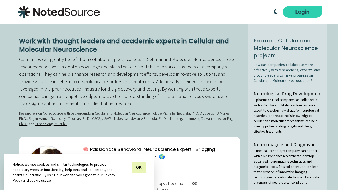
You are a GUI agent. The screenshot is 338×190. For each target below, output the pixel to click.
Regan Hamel (39, 118)
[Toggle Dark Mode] (276, 12)
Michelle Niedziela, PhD (180, 113)
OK (139, 167)
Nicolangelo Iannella (183, 118)
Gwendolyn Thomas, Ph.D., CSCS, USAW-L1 (82, 118)
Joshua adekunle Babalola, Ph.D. (142, 118)
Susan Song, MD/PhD (51, 124)
